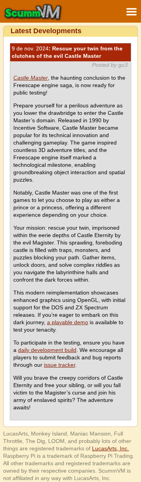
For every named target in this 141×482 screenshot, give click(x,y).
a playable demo (67, 322)
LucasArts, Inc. (110, 448)
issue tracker (59, 365)
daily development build (47, 350)
